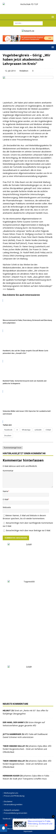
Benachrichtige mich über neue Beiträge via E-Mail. (28, 530)
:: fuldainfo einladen (11, 810)
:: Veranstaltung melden (12, 804)
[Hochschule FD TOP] (28, 9)
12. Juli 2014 (10, 70)
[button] (52, 17)
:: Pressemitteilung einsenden (15, 813)
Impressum (28, 831)
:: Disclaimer (8, 801)
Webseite (7, 507)
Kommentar (8, 470)
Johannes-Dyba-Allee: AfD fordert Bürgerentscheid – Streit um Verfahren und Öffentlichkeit (27, 749)
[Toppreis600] (28, 661)
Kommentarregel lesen (12, 448)
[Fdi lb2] (28, 40)
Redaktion (23, 70)
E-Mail (5, 499)
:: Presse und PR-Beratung (13, 796)
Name (5, 491)
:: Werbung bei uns (10, 793)
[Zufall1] (28, 575)
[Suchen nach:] (28, 23)
